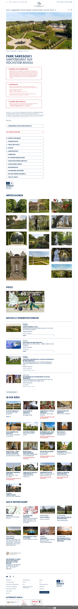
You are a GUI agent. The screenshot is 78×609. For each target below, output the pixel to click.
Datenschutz (42, 586)
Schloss (23, 112)
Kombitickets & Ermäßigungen (12, 584)
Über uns (52, 10)
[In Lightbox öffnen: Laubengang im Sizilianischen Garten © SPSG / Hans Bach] (25, 244)
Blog (24, 584)
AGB (40, 582)
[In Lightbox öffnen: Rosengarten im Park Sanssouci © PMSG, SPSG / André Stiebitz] (25, 228)
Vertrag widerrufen (44, 592)
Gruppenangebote (26, 580)
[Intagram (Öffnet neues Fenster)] (10, 576)
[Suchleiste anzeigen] (55, 10)
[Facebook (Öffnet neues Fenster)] (13, 576)
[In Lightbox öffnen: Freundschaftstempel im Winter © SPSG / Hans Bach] (70, 228)
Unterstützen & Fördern (37, 10)
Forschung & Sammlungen (25, 10)
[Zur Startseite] (39, 4)
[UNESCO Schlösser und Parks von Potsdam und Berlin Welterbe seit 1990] (60, 583)
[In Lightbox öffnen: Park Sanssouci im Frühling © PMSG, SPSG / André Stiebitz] (25, 212)
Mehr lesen (8, 120)
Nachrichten (8, 580)
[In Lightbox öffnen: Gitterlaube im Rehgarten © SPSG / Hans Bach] (48, 230)
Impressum (41, 588)
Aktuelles (8, 10)
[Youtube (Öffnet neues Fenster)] (7, 576)
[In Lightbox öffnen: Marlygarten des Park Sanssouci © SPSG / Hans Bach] (48, 248)
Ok (54, 607)
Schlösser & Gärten (15, 10)
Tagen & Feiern (46, 10)
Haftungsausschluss (43, 584)
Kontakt (41, 580)
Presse (24, 582)
